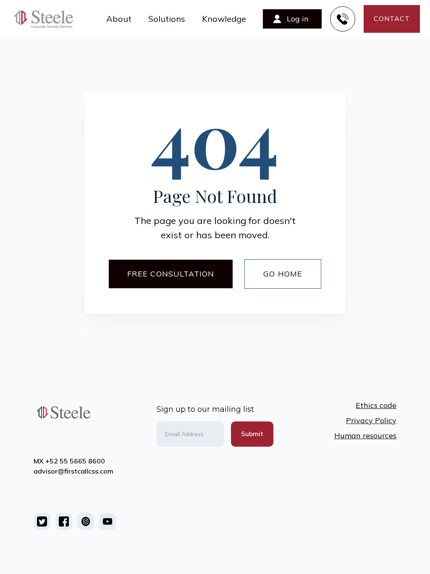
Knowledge (224, 18)
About (118, 18)
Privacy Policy (371, 420)
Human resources (365, 435)
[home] (48, 19)
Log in (298, 19)
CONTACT (392, 18)
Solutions (166, 18)
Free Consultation (170, 274)
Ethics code (376, 405)
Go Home (282, 274)
